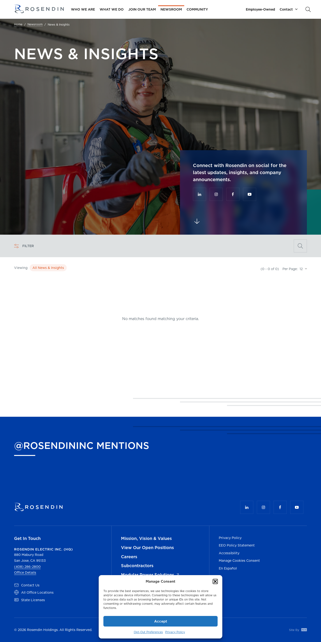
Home (18, 24)
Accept (160, 621)
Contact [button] (286, 9)
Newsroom (35, 24)
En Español (228, 568)
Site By (294, 630)
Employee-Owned (260, 9)
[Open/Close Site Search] (308, 9)
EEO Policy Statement (237, 545)
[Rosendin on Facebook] (232, 194)
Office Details (25, 572)
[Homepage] (39, 9)
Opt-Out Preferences (148, 632)
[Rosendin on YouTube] (249, 194)
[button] (215, 581)
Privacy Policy (175, 632)
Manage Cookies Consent (239, 560)
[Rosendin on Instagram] (216, 194)
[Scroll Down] (197, 221)
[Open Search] (300, 245)
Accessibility (229, 553)
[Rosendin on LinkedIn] (199, 194)
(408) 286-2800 (27, 566)
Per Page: (290, 269)
